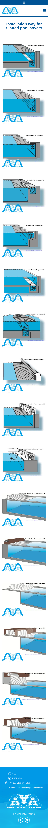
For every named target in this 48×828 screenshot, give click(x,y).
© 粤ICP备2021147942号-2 (24, 814)
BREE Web (17, 778)
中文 (14, 774)
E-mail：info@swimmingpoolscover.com (26, 787)
